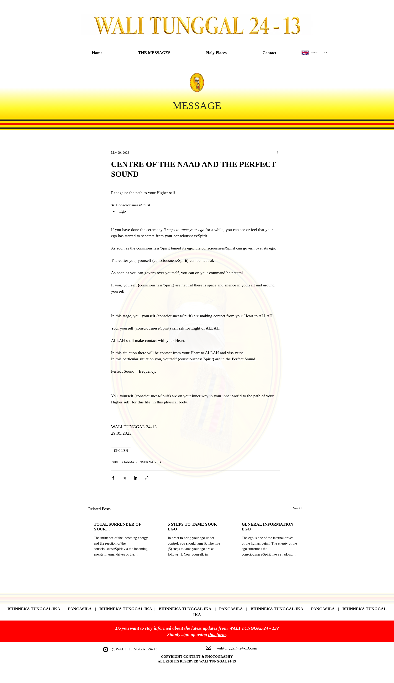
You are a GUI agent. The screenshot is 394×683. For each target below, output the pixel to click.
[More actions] (277, 152)
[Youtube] (105, 649)
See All (298, 508)
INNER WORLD (149, 462)
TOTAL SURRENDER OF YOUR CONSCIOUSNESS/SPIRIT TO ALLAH (118, 527)
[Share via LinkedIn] (135, 478)
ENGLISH (121, 450)
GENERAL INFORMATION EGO (267, 526)
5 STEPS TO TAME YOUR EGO (192, 526)
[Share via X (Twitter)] (124, 478)
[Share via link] (147, 478)
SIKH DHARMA (123, 462)
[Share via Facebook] (113, 478)
